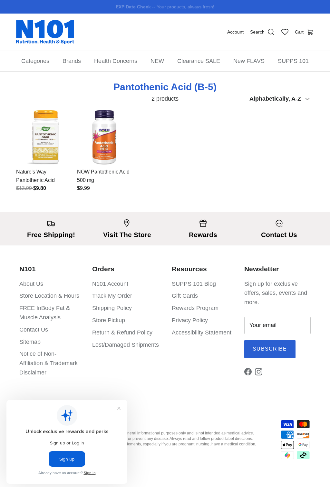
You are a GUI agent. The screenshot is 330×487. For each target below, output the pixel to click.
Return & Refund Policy (122, 332)
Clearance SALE (198, 61)
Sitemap (30, 342)
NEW (157, 61)
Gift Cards (185, 296)
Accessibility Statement (201, 332)
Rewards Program (195, 308)
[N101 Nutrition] (45, 32)
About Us (31, 284)
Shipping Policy (112, 308)
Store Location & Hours (49, 296)
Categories (35, 61)
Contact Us (33, 329)
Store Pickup (108, 320)
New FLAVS (249, 61)
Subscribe (270, 349)
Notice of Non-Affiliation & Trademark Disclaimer (48, 363)
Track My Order (112, 296)
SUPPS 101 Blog (194, 284)
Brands (72, 61)
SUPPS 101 (293, 61)
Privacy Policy (190, 320)
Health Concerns (115, 61)
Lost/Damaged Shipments (125, 345)
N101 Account (110, 284)
